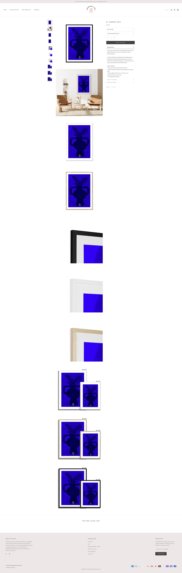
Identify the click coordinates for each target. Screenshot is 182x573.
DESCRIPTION (110, 47)
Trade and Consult (92, 549)
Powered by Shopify (10, 567)
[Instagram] (9, 554)
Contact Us (90, 554)
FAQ (89, 544)
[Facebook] (6, 554)
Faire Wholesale (91, 551)
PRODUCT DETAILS (111, 82)
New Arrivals (26, 9)
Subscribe (161, 553)
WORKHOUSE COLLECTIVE (94, 569)
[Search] (174, 9)
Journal (36, 9)
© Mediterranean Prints (14, 565)
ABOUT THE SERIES (112, 79)
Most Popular (14, 9)
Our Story (90, 541)
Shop (5, 9)
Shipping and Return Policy (94, 546)
